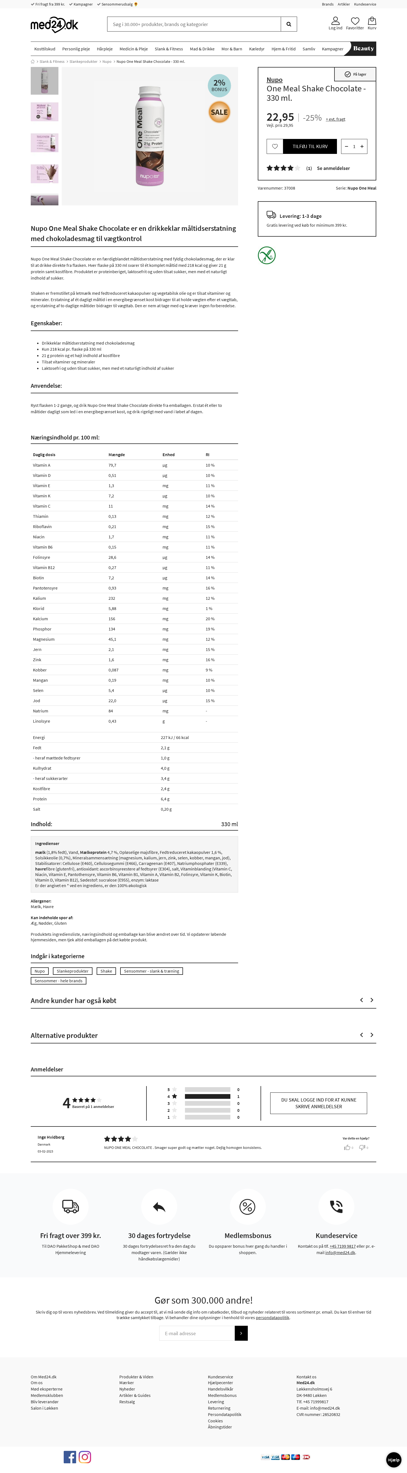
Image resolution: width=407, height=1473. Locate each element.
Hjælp (394, 1459)
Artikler (344, 4)
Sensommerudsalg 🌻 (119, 4)
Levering (216, 1401)
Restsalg (127, 1401)
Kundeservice (365, 4)
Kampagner (83, 4)
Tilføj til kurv (310, 146)
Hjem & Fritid (284, 48)
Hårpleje (105, 48)
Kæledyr (257, 48)
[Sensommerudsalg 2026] (219, 112)
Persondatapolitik (224, 1414)
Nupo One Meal (361, 188)
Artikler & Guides (135, 1395)
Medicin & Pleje (134, 48)
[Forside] (33, 61)
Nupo (107, 61)
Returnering (219, 1408)
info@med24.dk (340, 1252)
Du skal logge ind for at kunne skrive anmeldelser (318, 1103)
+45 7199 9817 (343, 1246)
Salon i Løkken (44, 1408)
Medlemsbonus (222, 1395)
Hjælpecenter (220, 1382)
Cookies (215, 1420)
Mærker (126, 1382)
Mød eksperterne (47, 1389)
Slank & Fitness (169, 48)
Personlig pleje (76, 48)
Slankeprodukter (83, 61)
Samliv (309, 48)
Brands (328, 4)
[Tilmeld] (241, 1333)
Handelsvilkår (220, 1389)
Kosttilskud (44, 48)
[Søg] (289, 24)
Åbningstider (220, 1427)
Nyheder (127, 1389)
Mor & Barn (231, 48)
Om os (37, 1382)
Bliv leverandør (45, 1401)
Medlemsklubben (47, 1395)
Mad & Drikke (202, 48)
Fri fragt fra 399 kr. (50, 4)
